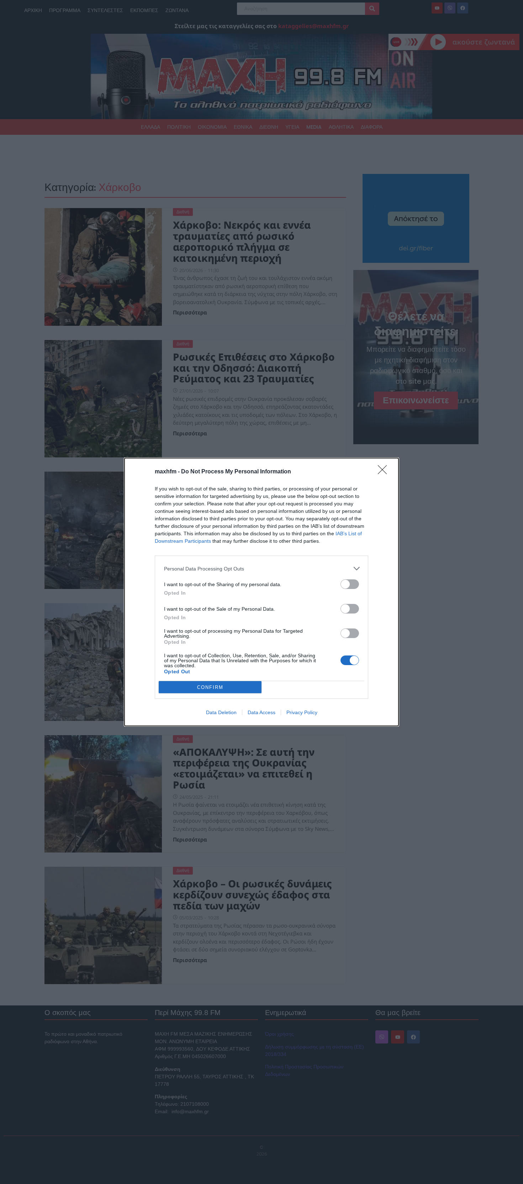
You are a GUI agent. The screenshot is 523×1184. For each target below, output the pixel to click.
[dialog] (261, 592)
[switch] (349, 584)
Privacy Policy (301, 712)
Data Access (261, 712)
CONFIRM (210, 687)
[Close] (384, 472)
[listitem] (261, 568)
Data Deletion (221, 712)
